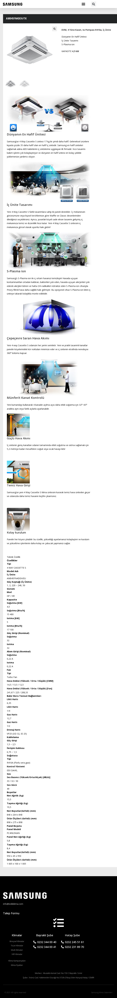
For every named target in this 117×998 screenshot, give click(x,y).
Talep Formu (11, 913)
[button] (83, 4)
